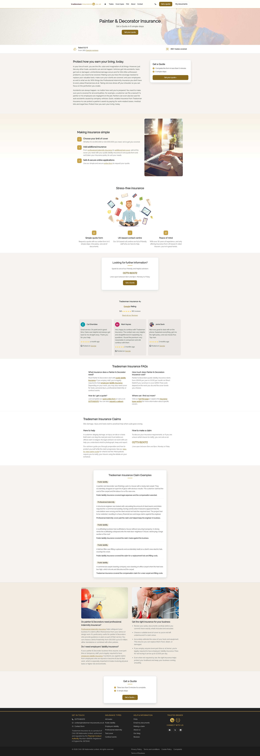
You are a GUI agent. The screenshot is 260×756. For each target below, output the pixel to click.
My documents (181, 4)
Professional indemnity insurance (93, 629)
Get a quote (165, 4)
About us (137, 730)
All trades (108, 719)
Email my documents (142, 723)
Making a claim (139, 726)
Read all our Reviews (130, 315)
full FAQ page (144, 399)
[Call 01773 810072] (156, 4)
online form (108, 163)
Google (127, 306)
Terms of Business (138, 753)
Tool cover (109, 733)
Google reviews (92, 50)
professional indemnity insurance (100, 150)
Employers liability (112, 726)
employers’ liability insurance (111, 383)
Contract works (111, 737)
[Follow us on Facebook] (170, 730)
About (133, 4)
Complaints (177, 749)
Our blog (137, 733)
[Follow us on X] (175, 730)
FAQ (127, 4)
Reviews (137, 737)
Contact (140, 4)
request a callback (116, 401)
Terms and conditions (152, 749)
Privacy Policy (136, 749)
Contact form (79, 726)
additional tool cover (122, 150)
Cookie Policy (166, 749)
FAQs (136, 719)
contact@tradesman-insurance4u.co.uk (89, 723)
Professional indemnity (113, 730)
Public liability (110, 723)
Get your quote (170, 77)
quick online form (109, 399)
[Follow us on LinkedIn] (181, 730)
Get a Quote (130, 283)
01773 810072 (130, 273)
